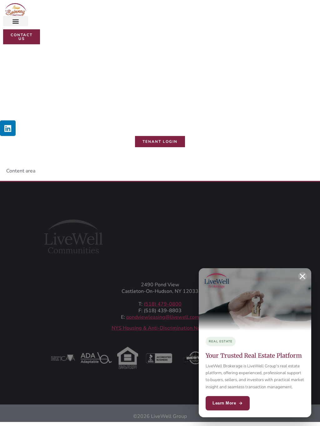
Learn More (224, 403)
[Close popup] (302, 276)
